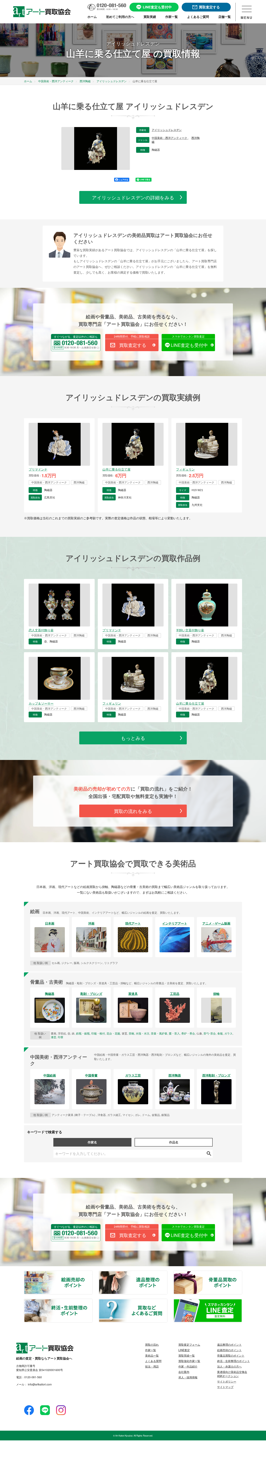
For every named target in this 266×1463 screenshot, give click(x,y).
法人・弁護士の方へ (229, 1366)
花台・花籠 (113, 1033)
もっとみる (133, 737)
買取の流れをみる (133, 810)
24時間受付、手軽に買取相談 (132, 336)
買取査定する (132, 345)
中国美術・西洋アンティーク (170, 138)
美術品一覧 (152, 1355)
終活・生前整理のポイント (233, 1361)
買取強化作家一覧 (189, 1361)
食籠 (220, 1033)
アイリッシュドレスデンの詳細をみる (133, 197)
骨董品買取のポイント (230, 1355)
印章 (60, 1037)
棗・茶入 (174, 1033)
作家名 (92, 1142)
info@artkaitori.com (39, 1384)
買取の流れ (152, 1344)
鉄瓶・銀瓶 (83, 1033)
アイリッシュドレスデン (167, 130)
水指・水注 (142, 1033)
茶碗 (131, 1033)
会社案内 (183, 1372)
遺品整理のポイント (229, 1344)
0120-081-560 (33, 1377)
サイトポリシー (226, 1381)
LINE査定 (184, 1350)
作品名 (173, 1142)
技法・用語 (152, 1366)
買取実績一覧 (186, 1355)
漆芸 (53, 1037)
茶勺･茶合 (209, 1033)
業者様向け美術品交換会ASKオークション (232, 1374)
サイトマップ (225, 1387)
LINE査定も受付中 (189, 345)
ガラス (228, 1033)
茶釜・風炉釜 (159, 1033)
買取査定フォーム (189, 1344)
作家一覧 (150, 1350)
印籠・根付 (98, 1033)
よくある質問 (153, 1361)
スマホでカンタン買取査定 (188, 336)
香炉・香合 (188, 1033)
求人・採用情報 (187, 1377)
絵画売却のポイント (229, 1350)
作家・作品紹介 (187, 1366)
